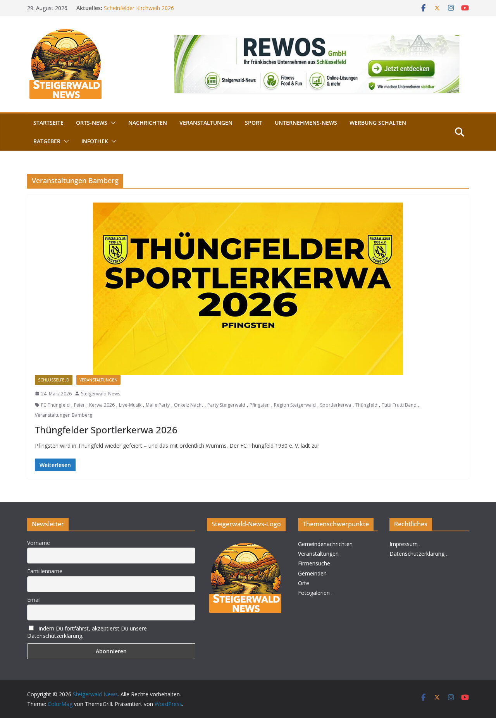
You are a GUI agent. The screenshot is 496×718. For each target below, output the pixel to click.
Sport (253, 122)
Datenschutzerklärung (416, 553)
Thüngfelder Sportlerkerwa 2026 (106, 429)
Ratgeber (46, 141)
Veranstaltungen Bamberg (63, 415)
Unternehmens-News (306, 122)
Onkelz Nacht (188, 405)
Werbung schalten (378, 122)
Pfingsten (260, 405)
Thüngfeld (366, 405)
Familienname (44, 571)
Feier (79, 405)
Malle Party (158, 405)
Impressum (403, 544)
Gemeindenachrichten (325, 544)
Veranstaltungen (205, 122)
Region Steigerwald (295, 405)
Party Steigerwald (226, 405)
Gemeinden (312, 573)
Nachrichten (147, 122)
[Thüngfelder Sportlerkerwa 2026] (248, 289)
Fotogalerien (314, 592)
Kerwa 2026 (102, 405)
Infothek (94, 141)
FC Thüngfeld (55, 405)
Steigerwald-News (100, 393)
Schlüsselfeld (53, 380)
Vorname (38, 542)
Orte (303, 583)
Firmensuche (314, 563)
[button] (111, 122)
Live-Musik (130, 405)
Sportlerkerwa (335, 405)
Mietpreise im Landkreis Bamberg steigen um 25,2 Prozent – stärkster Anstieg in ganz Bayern (180, 9)
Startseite (48, 122)
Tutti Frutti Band (399, 405)
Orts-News (91, 122)
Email (34, 599)
